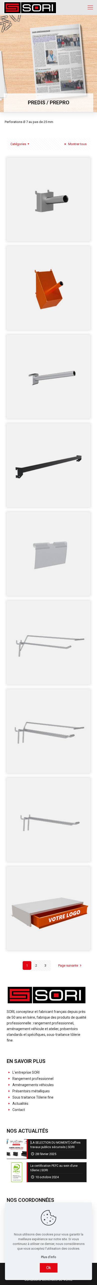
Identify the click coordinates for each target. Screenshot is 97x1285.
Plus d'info (48, 1257)
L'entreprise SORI (26, 1072)
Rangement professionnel (32, 1079)
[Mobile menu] (90, 7)
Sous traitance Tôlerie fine (32, 1097)
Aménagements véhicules (33, 1085)
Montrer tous (77, 144)
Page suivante (68, 965)
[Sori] (30, 7)
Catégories (18, 144)
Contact (18, 1110)
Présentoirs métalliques (31, 1091)
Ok (48, 1267)
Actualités (20, 1104)
